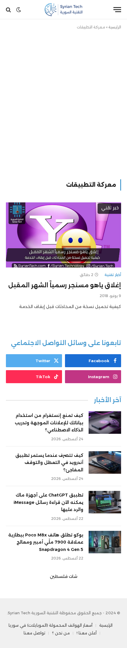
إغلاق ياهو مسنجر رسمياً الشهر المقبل (64, 285)
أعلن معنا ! (86, 633)
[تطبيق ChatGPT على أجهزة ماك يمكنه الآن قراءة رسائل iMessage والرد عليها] (105, 502)
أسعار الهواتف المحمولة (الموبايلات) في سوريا (50, 625)
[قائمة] (117, 9)
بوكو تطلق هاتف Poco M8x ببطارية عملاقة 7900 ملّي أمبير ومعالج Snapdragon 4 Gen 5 (45, 542)
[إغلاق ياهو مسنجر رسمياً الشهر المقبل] (63, 234)
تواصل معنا (34, 633)
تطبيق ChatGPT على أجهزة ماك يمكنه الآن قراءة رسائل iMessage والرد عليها (48, 502)
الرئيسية (114, 27)
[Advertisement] (63, 103)
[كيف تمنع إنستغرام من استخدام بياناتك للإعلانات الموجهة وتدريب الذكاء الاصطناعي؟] (105, 422)
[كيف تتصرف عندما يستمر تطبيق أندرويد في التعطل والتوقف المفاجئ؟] (105, 462)
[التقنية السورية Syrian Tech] (64, 9)
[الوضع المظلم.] (18, 9)
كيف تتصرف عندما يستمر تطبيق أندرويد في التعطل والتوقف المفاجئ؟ (49, 463)
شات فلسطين (63, 576)
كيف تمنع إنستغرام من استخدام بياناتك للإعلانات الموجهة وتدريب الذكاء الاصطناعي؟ (49, 423)
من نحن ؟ (61, 633)
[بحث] (9, 9)
